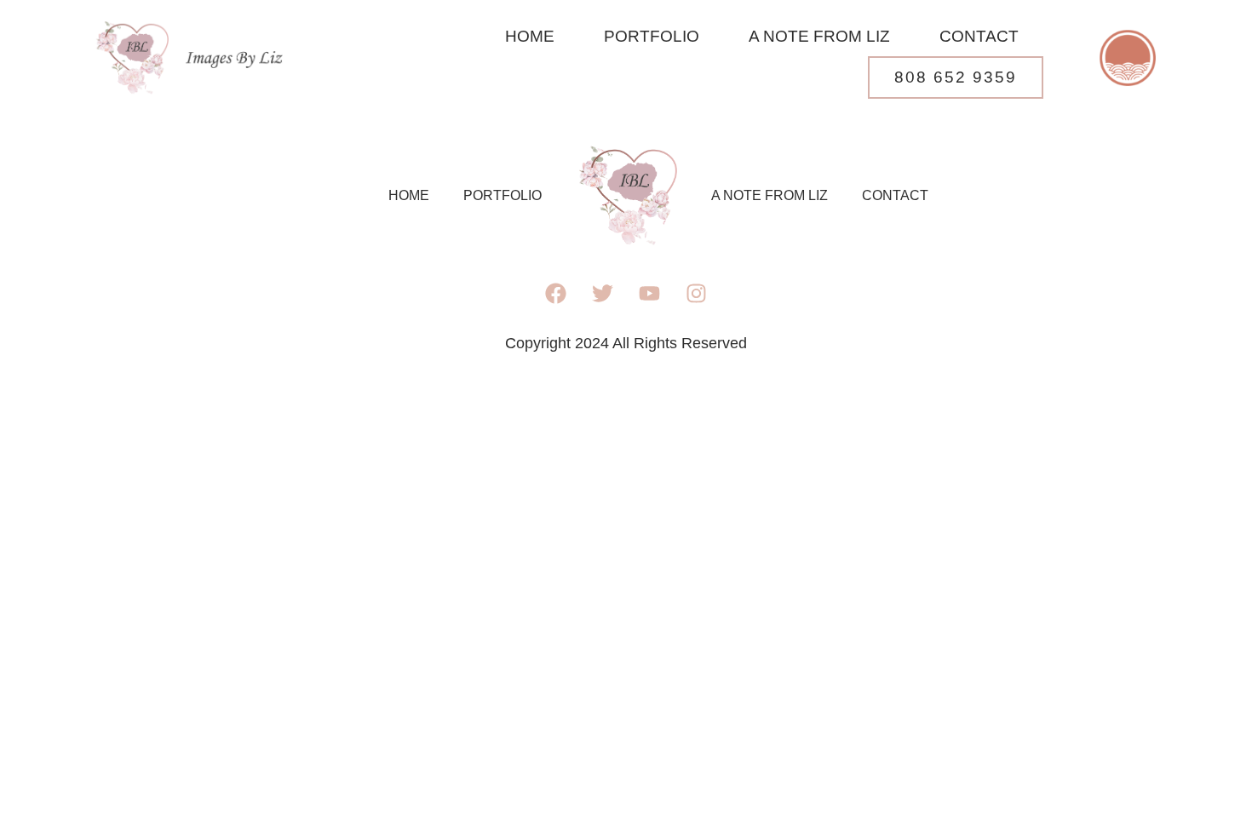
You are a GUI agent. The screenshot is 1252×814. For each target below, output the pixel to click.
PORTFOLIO (651, 36)
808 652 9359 (955, 77)
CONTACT (979, 36)
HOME (529, 36)
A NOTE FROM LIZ (819, 36)
